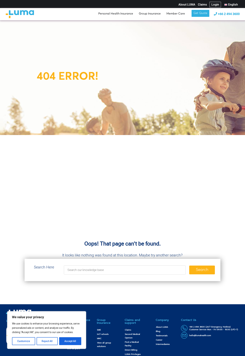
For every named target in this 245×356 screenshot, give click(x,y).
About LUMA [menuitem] (162, 327)
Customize (23, 341)
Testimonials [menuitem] (162, 335)
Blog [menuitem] (158, 331)
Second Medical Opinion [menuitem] (132, 336)
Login (215, 4)
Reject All (47, 341)
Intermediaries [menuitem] (163, 344)
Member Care (175, 13)
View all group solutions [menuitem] (104, 344)
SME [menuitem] (99, 329)
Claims (202, 4)
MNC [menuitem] (99, 338)
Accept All (70, 341)
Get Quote (200, 13)
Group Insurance (150, 13)
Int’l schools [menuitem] (103, 334)
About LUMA (186, 4)
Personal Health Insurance (115, 13)
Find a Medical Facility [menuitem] (132, 344)
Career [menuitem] (159, 339)
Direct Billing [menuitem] (131, 350)
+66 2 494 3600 (228, 14)
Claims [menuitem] (128, 329)
